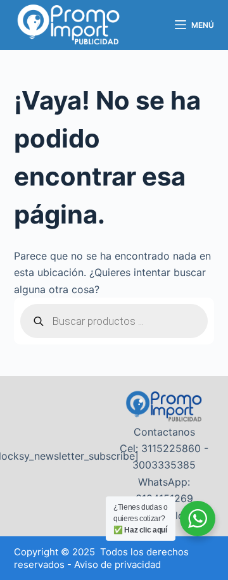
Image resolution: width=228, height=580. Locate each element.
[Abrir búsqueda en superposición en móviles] (114, 321)
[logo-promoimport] (69, 25)
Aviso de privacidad (117, 564)
